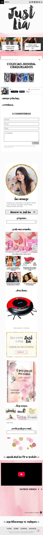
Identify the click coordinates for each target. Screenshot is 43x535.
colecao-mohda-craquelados (21, 66)
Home (9, 529)
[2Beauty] (32, 411)
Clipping (23, 529)
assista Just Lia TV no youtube (21, 457)
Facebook (35, 2)
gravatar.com (8, 147)
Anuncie (32, 529)
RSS (41, 2)
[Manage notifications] (38, 530)
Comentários (35, 89)
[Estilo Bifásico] (21, 411)
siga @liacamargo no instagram (21, 522)
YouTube (30, 2)
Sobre (16, 529)
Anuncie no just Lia (20, 212)
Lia (12, 89)
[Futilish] (21, 417)
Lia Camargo (17, 532)
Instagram (32, 2)
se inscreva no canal (32, 512)
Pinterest (39, 2)
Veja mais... (10, 422)
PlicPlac (31, 532)
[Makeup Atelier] (11, 417)
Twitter (37, 2)
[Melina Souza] (32, 417)
